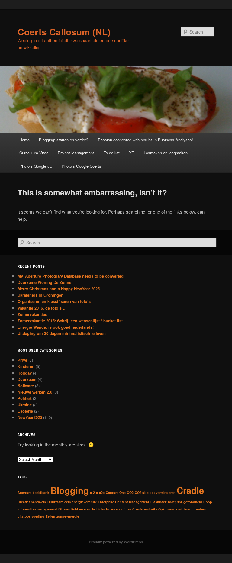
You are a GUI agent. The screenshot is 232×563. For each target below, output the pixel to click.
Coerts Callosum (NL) (64, 31)
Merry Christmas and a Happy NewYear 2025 (59, 288)
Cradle (190, 490)
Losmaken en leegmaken (166, 153)
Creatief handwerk (32, 502)
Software (26, 385)
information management (37, 509)
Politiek (25, 398)
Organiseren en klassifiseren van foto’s (54, 301)
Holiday (25, 373)
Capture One (116, 492)
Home (24, 140)
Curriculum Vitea (33, 153)
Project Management (76, 153)
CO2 (130, 492)
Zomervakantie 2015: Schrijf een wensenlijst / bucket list (70, 320)
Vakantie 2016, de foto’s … (42, 308)
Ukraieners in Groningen (40, 295)
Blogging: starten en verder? (63, 140)
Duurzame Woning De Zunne (44, 282)
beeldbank (41, 492)
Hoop (207, 502)
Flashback (158, 502)
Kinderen (26, 366)
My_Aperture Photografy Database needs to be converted (71, 276)
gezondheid (192, 502)
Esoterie (25, 411)
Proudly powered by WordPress (116, 542)
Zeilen (50, 516)
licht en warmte (83, 509)
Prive (22, 360)
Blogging (69, 490)
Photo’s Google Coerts (81, 166)
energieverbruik (84, 502)
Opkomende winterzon (176, 509)
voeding (37, 516)
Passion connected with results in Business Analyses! (145, 140)
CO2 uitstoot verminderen (155, 492)
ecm (67, 502)
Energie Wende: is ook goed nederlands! (56, 327)
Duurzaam (27, 379)
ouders (200, 509)
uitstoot (24, 516)
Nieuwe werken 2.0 (35, 392)
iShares (64, 509)
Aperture (24, 492)
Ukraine (25, 404)
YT (131, 153)
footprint (175, 502)
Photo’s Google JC (35, 166)
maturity (150, 509)
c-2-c (94, 492)
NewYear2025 (30, 417)
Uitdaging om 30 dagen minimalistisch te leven (62, 333)
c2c (102, 492)
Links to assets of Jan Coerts (119, 509)
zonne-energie (67, 516)
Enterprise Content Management (123, 502)
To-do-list (112, 153)
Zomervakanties (32, 314)
